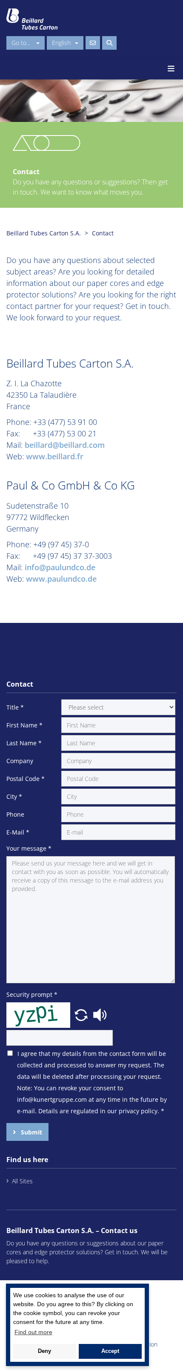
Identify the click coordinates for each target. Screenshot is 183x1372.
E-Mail (17, 832)
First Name (24, 725)
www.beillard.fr (53, 456)
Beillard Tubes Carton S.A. (43, 233)
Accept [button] (110, 1351)
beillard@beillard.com (65, 445)
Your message (28, 848)
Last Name (24, 743)
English (61, 43)
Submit (30, 1132)
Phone (15, 814)
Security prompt (31, 994)
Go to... (21, 43)
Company (19, 761)
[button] (82, 1014)
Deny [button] (44, 1351)
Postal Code (25, 779)
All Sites (22, 1181)
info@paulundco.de (60, 567)
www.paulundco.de (61, 579)
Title (15, 707)
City (14, 796)
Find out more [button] (33, 1332)
